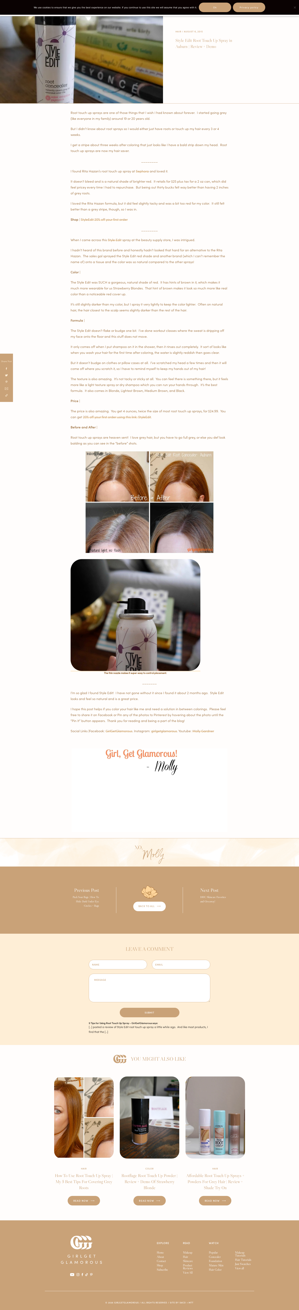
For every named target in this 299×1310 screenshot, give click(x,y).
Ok (215, 7)
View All (188, 1273)
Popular (213, 1252)
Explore (163, 1243)
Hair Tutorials (243, 1260)
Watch (214, 1243)
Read (186, 1243)
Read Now (81, 1200)
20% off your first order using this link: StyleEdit (117, 416)
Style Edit (114, 239)
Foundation (215, 1261)
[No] (294, 7)
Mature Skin (216, 1265)
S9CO (183, 1302)
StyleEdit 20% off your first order (104, 219)
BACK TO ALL (146, 906)
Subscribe (162, 1270)
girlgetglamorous (164, 730)
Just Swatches (243, 1264)
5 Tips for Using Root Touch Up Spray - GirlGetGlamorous (120, 1023)
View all (239, 1268)
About (160, 1257)
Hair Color (215, 1270)
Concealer (215, 1257)
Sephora (142, 171)
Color (149, 1168)
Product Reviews (188, 1266)
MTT (191, 1302)
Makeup (187, 1252)
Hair (178, 31)
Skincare (188, 1261)
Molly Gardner (203, 730)
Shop (160, 1265)
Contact (161, 1261)
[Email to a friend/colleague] (6, 388)
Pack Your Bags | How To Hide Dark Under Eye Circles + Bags (86, 897)
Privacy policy (249, 7)
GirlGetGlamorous (119, 730)
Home (160, 1252)
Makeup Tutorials (240, 1254)
